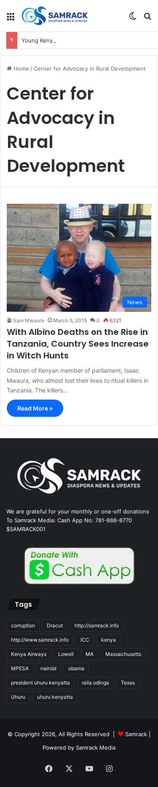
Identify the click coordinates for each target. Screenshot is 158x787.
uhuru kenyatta (55, 697)
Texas (128, 682)
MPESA (20, 668)
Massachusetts (123, 654)
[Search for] (147, 19)
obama (76, 668)
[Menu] (10, 19)
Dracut (55, 625)
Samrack (136, 734)
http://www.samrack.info (40, 640)
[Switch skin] (133, 19)
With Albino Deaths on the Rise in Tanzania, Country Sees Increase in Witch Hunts (78, 343)
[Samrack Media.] (54, 16)
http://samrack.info (97, 625)
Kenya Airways (28, 654)
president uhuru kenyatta (40, 682)
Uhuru (18, 697)
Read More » (35, 408)
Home (20, 68)
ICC (84, 640)
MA (90, 654)
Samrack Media (95, 747)
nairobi (48, 668)
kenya (108, 640)
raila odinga (95, 682)
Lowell (66, 654)
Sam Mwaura (28, 320)
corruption (23, 625)
